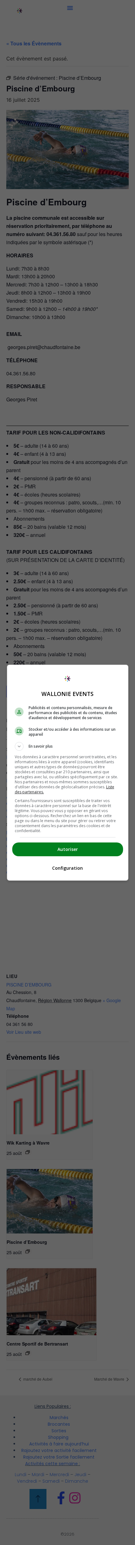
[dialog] (67, 773)
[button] (68, 746)
